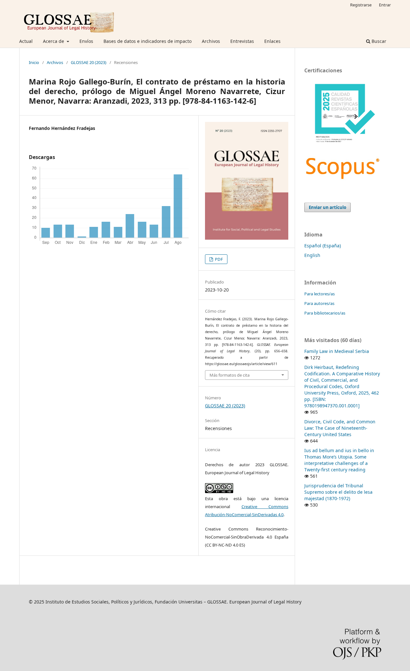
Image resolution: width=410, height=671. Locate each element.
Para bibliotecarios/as (324, 313)
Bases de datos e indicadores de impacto (147, 41)
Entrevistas (242, 41)
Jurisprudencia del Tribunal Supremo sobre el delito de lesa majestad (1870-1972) (338, 492)
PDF (218, 259)
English (312, 255)
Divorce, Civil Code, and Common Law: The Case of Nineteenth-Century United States (339, 428)
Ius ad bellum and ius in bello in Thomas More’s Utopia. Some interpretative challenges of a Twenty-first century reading (339, 460)
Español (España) (322, 246)
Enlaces (272, 41)
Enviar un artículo (327, 207)
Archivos (211, 41)
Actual (26, 41)
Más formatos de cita (229, 375)
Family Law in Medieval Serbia (336, 351)
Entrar (385, 5)
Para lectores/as (319, 294)
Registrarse (361, 5)
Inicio (34, 62)
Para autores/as (319, 303)
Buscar (378, 41)
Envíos (86, 41)
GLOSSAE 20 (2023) (88, 62)
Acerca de (54, 41)
